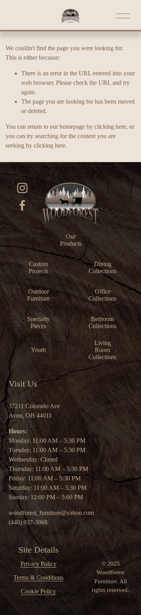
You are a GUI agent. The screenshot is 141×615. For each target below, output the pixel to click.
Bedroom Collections (102, 322)
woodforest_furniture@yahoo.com (51, 512)
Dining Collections (102, 267)
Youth (38, 350)
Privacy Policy (38, 563)
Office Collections (102, 295)
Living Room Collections (102, 349)
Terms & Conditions (38, 577)
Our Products (70, 240)
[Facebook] (22, 205)
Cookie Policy (38, 591)
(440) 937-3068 (28, 522)
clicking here (110, 126)
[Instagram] (22, 187)
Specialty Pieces (38, 322)
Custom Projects (38, 267)
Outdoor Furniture (38, 295)
